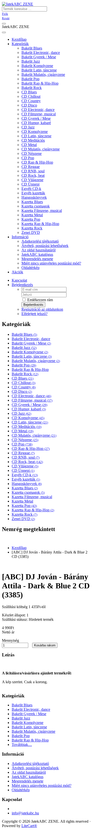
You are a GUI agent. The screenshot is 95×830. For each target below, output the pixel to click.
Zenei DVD (30, 232)
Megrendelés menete (37, 259)
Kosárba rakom (45, 645)
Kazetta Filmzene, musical (41, 210)
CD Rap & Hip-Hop (37, 162)
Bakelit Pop (30, 79)
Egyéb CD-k (31, 189)
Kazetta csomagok (35, 206)
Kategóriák (20, 44)
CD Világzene (32, 180)
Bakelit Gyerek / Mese (38, 57)
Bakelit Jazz (30, 61)
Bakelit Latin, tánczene (39, 70)
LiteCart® (29, 826)
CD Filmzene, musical (38, 114)
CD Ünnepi (30, 184)
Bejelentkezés (22, 285)
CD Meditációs (33, 140)
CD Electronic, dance (38, 110)
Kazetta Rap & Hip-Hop (40, 224)
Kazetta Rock (31, 228)
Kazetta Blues (32, 202)
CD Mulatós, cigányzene (40, 149)
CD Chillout (30, 96)
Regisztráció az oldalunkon (42, 309)
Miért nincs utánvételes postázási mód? (51, 263)
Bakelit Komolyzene (37, 66)
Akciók (17, 272)
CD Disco (29, 105)
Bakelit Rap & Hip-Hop (39, 83)
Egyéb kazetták (33, 193)
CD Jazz (28, 127)
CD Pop (27, 158)
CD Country (31, 101)
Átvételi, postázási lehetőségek (44, 246)
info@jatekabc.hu (25, 813)
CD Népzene (31, 153)
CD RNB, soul (33, 171)
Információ (20, 237)
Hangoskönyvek (34, 197)
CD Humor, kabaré (36, 123)
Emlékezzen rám (39, 300)
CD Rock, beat (33, 175)
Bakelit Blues (31, 48)
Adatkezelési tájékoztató (40, 241)
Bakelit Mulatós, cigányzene (43, 74)
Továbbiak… (22, 744)
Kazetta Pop (30, 219)
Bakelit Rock (31, 88)
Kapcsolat (19, 280)
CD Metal (29, 145)
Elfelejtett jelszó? (34, 314)
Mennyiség (10, 640)
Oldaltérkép (30, 268)
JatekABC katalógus (37, 254)
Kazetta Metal (32, 215)
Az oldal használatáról (38, 250)
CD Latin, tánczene (36, 136)
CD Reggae (30, 167)
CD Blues (29, 92)
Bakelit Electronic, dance (40, 52)
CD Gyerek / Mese (36, 118)
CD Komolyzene (34, 131)
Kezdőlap (19, 548)
